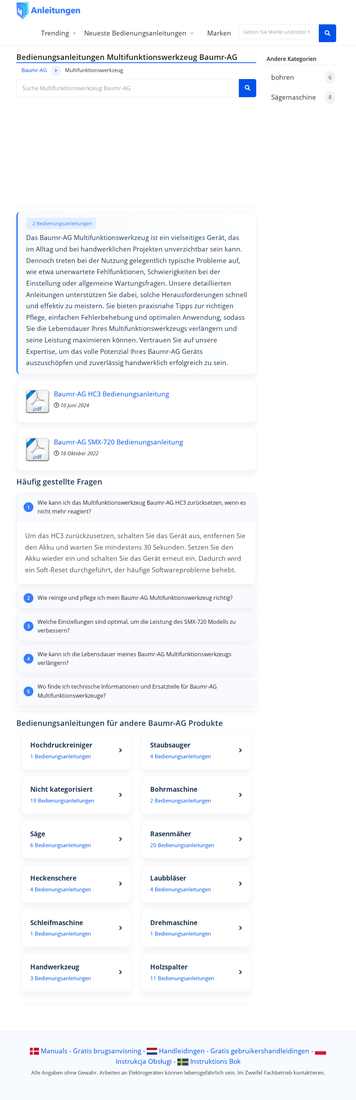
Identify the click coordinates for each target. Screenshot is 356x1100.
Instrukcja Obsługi (144, 1061)
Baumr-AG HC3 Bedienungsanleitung (111, 393)
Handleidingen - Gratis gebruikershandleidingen (234, 1050)
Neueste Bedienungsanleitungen (135, 33)
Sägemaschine (301, 97)
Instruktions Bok (215, 1061)
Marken (219, 33)
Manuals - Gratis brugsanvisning (91, 1050)
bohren (301, 77)
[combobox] (279, 31)
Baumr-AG (34, 70)
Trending (55, 33)
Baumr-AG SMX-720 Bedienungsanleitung (118, 442)
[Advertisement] (136, 151)
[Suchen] (327, 33)
